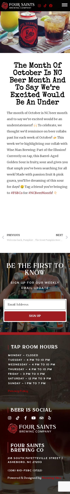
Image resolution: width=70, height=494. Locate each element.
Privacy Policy (18, 391)
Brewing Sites (51, 478)
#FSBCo (17, 193)
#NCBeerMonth (40, 193)
